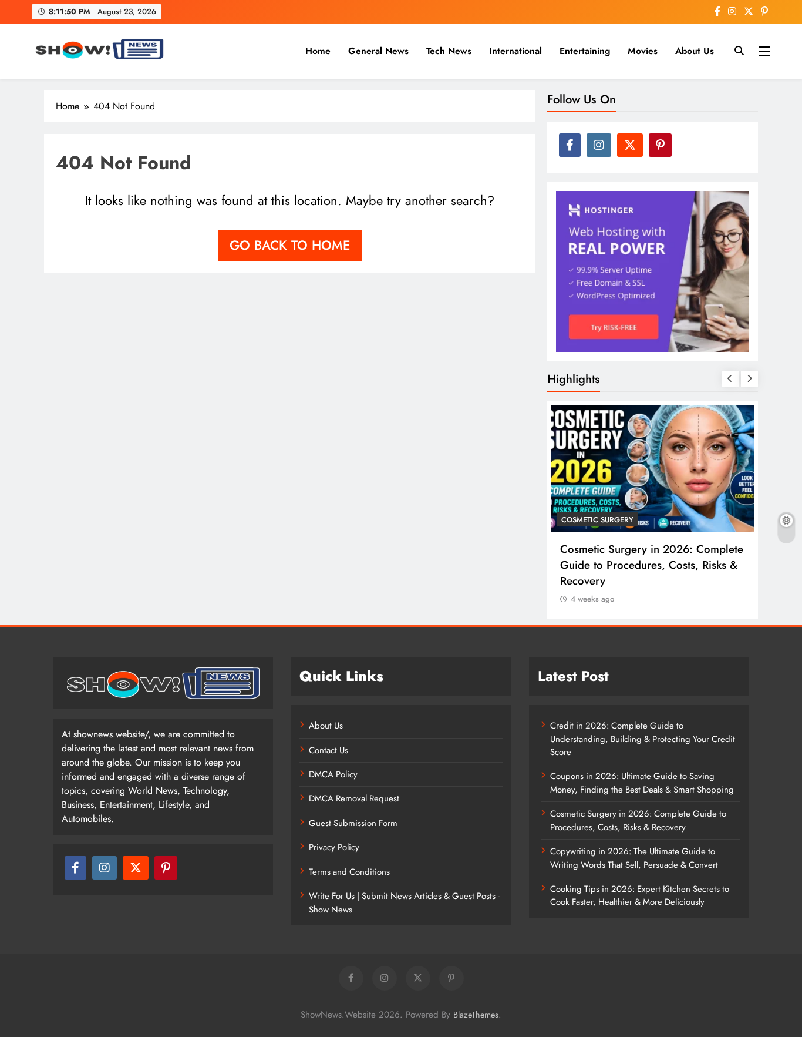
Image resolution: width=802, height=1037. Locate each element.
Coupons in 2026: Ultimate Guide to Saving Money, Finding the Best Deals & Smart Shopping (642, 783)
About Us (694, 51)
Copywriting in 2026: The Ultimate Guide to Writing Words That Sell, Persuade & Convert (634, 858)
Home (318, 51)
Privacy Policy (334, 847)
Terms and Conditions (349, 871)
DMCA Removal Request (354, 798)
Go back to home (290, 245)
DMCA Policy (333, 774)
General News (378, 51)
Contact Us (328, 750)
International (515, 51)
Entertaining (585, 51)
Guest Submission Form (353, 823)
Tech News (448, 51)
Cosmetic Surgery (597, 519)
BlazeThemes (475, 1015)
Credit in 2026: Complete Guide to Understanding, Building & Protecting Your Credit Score (642, 739)
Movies (643, 51)
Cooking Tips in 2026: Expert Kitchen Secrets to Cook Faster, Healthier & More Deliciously (639, 895)
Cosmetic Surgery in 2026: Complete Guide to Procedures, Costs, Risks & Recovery (651, 565)
